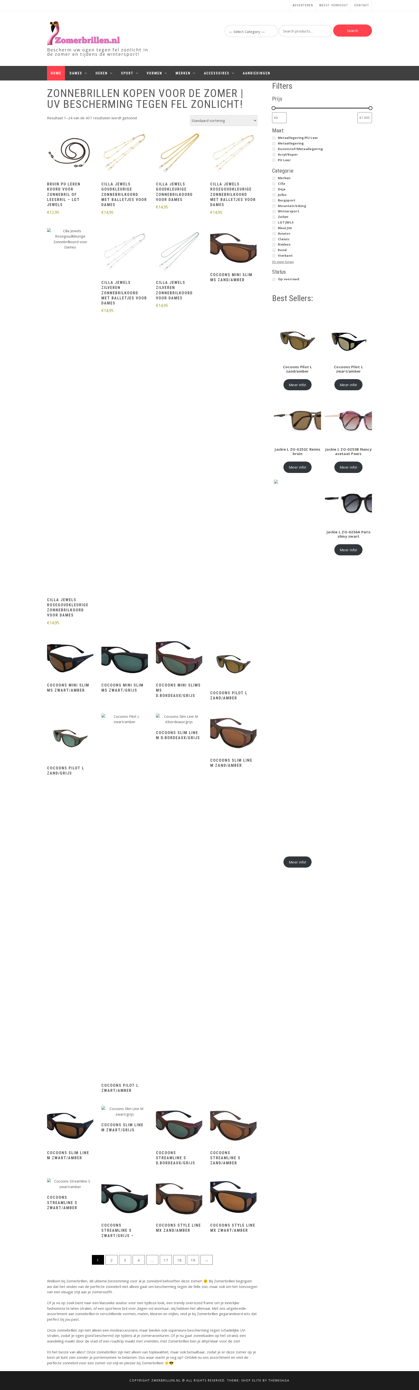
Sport (127, 73)
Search (352, 30)
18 (179, 1260)
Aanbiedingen (256, 73)
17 (166, 1260)
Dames (76, 73)
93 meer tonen (283, 262)
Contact (361, 5)
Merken (183, 73)
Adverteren (303, 5)
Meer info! (297, 384)
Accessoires (216, 73)
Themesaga (279, 1380)
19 (193, 1260)
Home (56, 73)
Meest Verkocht (333, 5)
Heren (102, 73)
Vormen (154, 73)
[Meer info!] (70, 153)
